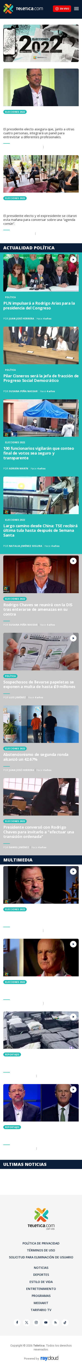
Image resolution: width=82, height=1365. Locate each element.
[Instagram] (36, 1322)
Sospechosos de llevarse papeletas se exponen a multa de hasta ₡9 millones (41, 667)
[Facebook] (17, 1322)
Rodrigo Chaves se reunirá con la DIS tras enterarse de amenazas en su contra (41, 593)
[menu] (76, 8)
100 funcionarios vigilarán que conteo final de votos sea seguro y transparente (41, 436)
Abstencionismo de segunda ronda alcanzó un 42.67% (41, 740)
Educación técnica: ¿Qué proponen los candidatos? (41, 1118)
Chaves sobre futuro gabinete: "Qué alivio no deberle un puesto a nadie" (41, 110)
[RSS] (55, 1322)
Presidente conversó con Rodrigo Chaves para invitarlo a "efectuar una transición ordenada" (41, 815)
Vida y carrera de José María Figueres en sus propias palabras (41, 973)
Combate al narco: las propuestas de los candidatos (41, 1046)
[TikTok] (65, 1322)
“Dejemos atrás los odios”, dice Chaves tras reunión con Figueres (41, 196)
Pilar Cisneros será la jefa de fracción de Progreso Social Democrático (41, 361)
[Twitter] (26, 1322)
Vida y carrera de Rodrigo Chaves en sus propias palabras (41, 900)
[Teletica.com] (28, 9)
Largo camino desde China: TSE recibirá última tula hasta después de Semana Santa (41, 514)
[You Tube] (45, 1322)
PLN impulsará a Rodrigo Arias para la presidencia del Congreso (41, 289)
